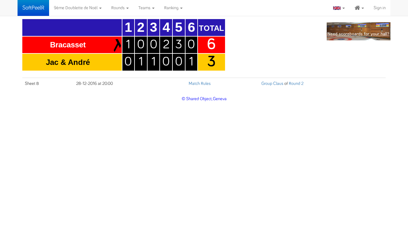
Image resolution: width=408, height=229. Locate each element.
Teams (144, 8)
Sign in (380, 8)
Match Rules (200, 83)
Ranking (171, 8)
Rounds (118, 8)
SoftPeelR (33, 8)
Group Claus (272, 83)
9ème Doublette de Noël (76, 8)
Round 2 (296, 83)
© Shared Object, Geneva (204, 99)
